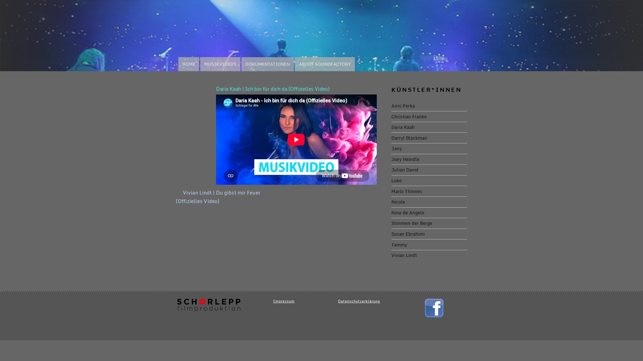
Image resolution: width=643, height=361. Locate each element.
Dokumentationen (267, 64)
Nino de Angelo (407, 212)
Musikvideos (220, 64)
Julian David (404, 169)
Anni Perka (403, 106)
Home (188, 64)
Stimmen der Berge (411, 223)
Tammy (399, 244)
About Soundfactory (325, 64)
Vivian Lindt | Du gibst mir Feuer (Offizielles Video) (218, 197)
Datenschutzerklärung (359, 301)
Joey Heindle (405, 159)
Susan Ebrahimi (408, 234)
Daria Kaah (403, 127)
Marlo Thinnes (406, 191)
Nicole (398, 202)
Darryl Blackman (409, 138)
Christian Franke (409, 116)
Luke (396, 180)
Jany (396, 148)
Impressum (284, 301)
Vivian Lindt (404, 255)
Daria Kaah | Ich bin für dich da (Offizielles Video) (273, 89)
